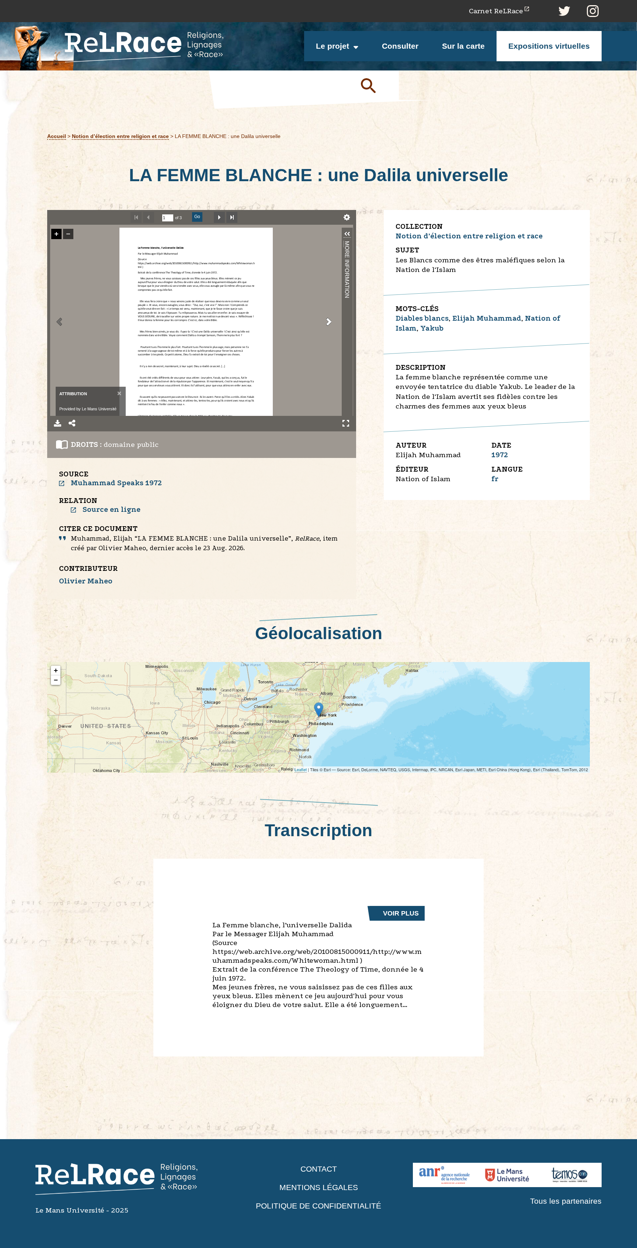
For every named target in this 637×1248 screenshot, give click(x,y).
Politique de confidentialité (318, 1206)
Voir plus (401, 913)
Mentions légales (318, 1187)
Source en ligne (111, 509)
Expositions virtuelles (549, 46)
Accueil (56, 136)
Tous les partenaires (566, 1201)
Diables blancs (422, 318)
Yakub (431, 328)
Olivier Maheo (85, 581)
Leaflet (301, 769)
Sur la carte (463, 46)
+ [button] (56, 670)
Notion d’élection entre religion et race (120, 136)
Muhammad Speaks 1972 (116, 483)
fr (494, 479)
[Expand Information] (347, 234)
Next (219, 217)
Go (197, 216)
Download (57, 423)
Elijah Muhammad (486, 318)
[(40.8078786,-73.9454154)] (318, 709)
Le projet (332, 46)
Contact (318, 1169)
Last (232, 217)
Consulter (400, 46)
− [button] (56, 680)
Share (72, 423)
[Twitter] (564, 11)
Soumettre (377, 85)
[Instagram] (593, 11)
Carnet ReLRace (496, 11)
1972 (499, 455)
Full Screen (345, 423)
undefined (347, 217)
